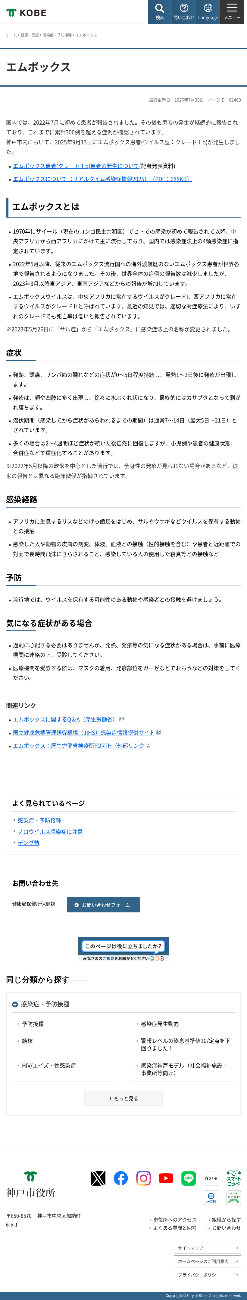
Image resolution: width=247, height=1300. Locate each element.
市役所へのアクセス (175, 1219)
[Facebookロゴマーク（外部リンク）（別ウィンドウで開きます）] (121, 1178)
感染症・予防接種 (57, 35)
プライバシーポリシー (199, 1275)
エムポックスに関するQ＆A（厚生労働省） (65, 719)
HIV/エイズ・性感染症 (49, 1065)
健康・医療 (30, 35)
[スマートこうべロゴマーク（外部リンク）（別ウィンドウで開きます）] (234, 1178)
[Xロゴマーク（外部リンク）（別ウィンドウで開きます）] (98, 1178)
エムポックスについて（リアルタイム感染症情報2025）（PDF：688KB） (102, 179)
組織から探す (226, 1219)
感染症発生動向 (160, 1024)
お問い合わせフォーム (106, 904)
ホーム (11, 35)
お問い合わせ (226, 1227)
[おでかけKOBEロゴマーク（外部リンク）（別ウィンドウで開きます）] (234, 1197)
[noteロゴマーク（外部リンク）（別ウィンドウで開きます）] (211, 1178)
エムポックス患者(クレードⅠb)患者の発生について (76, 166)
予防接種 (33, 1024)
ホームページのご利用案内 (203, 1261)
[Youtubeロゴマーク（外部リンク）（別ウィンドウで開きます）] (166, 1178)
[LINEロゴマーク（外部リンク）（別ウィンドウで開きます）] (188, 1178)
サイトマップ (190, 1248)
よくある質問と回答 (175, 1227)
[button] (160, 12)
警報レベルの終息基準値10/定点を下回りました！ (185, 1044)
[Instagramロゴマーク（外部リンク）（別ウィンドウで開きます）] (143, 1178)
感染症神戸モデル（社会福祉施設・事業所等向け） (184, 1069)
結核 (27, 1041)
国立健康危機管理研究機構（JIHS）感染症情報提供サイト (84, 732)
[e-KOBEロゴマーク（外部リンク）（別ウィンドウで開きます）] (211, 1197)
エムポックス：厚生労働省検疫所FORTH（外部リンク (78, 745)
